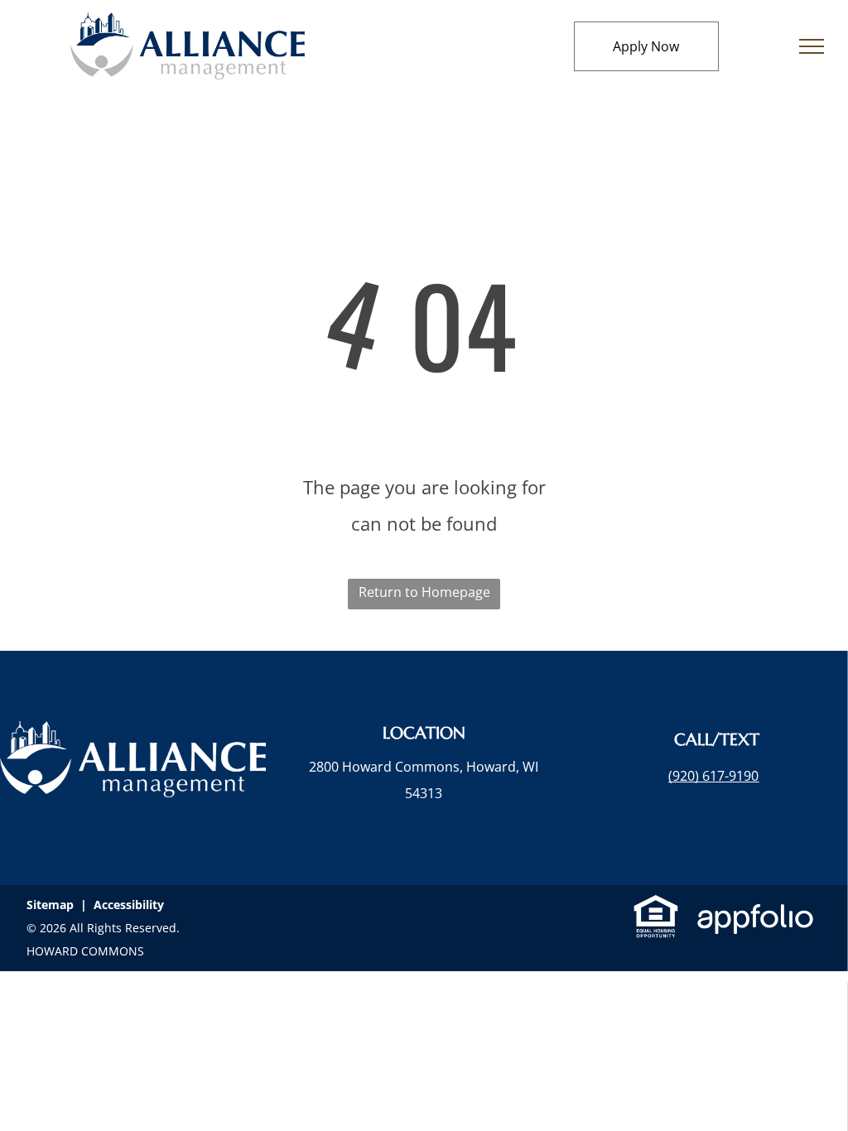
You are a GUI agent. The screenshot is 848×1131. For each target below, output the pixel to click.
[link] (713, 776)
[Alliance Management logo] (187, 26)
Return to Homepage (424, 592)
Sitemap (50, 904)
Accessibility (129, 904)
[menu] (811, 46)
